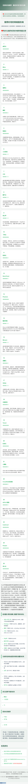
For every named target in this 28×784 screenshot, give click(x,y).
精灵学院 (6, 641)
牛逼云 (5, 716)
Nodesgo (6, 624)
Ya (4, 705)
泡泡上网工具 (7, 619)
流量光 (5, 648)
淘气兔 (5, 719)
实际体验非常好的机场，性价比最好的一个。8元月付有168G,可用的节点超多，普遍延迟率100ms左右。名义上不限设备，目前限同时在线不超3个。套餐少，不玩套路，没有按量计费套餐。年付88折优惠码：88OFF (14, 97)
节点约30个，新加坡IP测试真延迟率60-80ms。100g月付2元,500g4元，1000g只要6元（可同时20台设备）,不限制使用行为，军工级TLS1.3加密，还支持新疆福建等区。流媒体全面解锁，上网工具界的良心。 (14, 576)
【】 (13, 763)
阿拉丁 (5, 696)
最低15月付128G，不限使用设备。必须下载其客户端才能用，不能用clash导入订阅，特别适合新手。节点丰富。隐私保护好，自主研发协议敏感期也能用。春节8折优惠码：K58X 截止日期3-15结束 (14, 512)
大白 (5, 631)
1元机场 (6, 699)
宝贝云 (5, 644)
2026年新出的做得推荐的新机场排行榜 (13, 753)
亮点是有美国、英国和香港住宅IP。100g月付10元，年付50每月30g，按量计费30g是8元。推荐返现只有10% (14, 223)
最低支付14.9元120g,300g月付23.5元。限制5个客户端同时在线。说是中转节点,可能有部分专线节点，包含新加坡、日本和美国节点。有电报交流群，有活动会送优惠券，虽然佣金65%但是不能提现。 (14, 161)
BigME (5, 638)
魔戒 (5, 628)
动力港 (5, 724)
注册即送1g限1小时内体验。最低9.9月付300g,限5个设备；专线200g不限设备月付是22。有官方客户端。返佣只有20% (14, 391)
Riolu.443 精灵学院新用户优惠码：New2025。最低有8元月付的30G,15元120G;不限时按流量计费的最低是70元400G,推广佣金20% (13, 328)
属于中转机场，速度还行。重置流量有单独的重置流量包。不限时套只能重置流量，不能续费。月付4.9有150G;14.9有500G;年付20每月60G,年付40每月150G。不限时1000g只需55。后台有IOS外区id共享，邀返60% (14, 370)
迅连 (5, 670)
